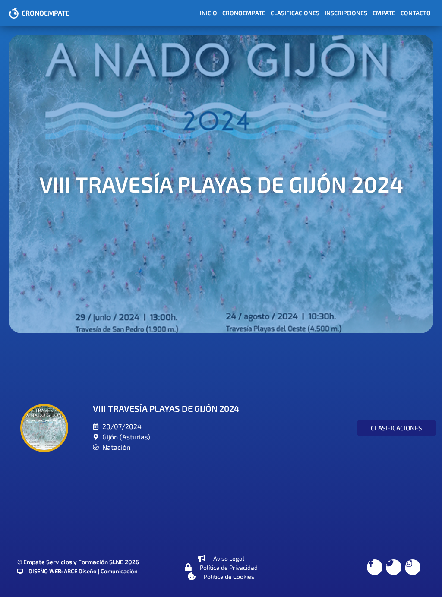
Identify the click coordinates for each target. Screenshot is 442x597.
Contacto (416, 12)
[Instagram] (412, 567)
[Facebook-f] (374, 567)
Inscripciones (346, 12)
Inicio (208, 12)
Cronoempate (243, 12)
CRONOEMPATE (45, 13)
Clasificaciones (295, 12)
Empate (384, 12)
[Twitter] (393, 567)
